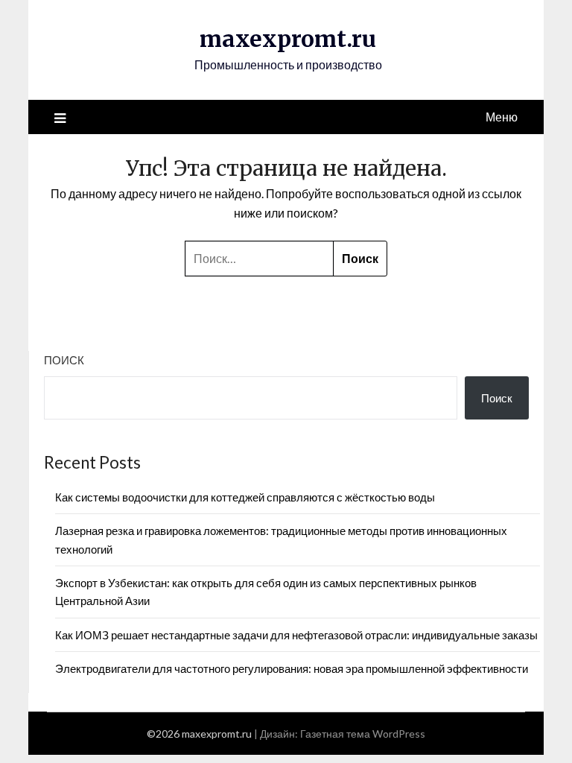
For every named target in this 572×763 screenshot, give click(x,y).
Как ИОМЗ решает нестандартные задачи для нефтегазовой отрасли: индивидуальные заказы (296, 635)
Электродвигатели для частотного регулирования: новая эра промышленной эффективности (291, 668)
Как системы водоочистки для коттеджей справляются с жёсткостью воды (245, 497)
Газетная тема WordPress (362, 733)
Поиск (64, 360)
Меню (502, 117)
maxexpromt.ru (288, 39)
